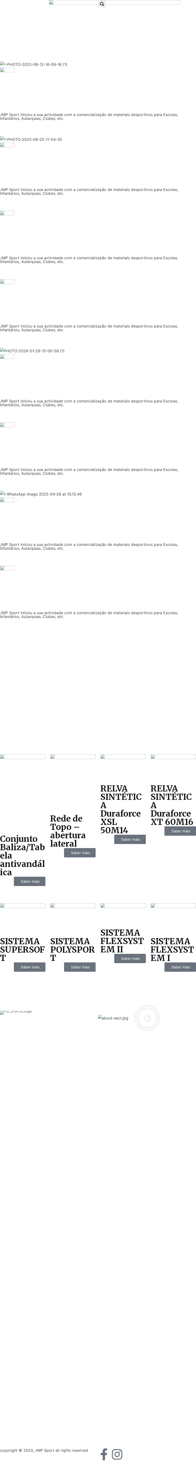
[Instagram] (117, 1454)
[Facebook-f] (104, 1454)
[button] (102, 4)
